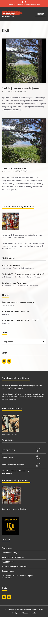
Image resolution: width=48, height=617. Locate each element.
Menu (41, 14)
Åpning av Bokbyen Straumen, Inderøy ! (18, 302)
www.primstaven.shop (32, 5)
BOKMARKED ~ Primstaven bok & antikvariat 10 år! (23, 274)
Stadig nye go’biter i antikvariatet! (15, 311)
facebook (23, 2)
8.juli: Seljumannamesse (14, 168)
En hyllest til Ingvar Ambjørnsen (14, 283)
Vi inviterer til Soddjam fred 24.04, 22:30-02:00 (20, 320)
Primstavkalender (20, 91)
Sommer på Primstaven (11, 265)
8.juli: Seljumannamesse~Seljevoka (20, 88)
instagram (25, 2)
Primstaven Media (29, 613)
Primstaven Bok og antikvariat (31, 610)
